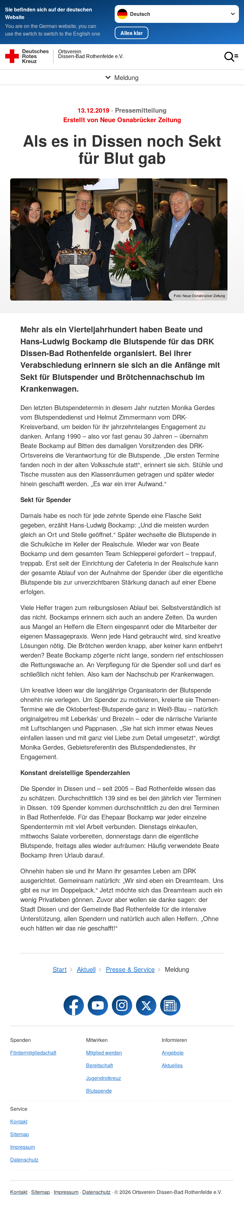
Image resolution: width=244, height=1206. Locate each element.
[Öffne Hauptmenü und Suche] (231, 56)
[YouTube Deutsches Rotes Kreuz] (98, 1005)
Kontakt (18, 1121)
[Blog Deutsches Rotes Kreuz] (170, 1005)
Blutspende (99, 1090)
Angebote (173, 1052)
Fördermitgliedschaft (33, 1052)
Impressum (22, 1146)
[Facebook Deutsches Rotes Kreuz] (74, 1005)
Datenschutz (24, 1159)
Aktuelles (172, 1065)
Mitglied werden (104, 1052)
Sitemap (19, 1134)
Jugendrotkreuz (103, 1078)
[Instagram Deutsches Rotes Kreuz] (122, 1005)
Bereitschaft (99, 1065)
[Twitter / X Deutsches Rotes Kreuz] (146, 1005)
